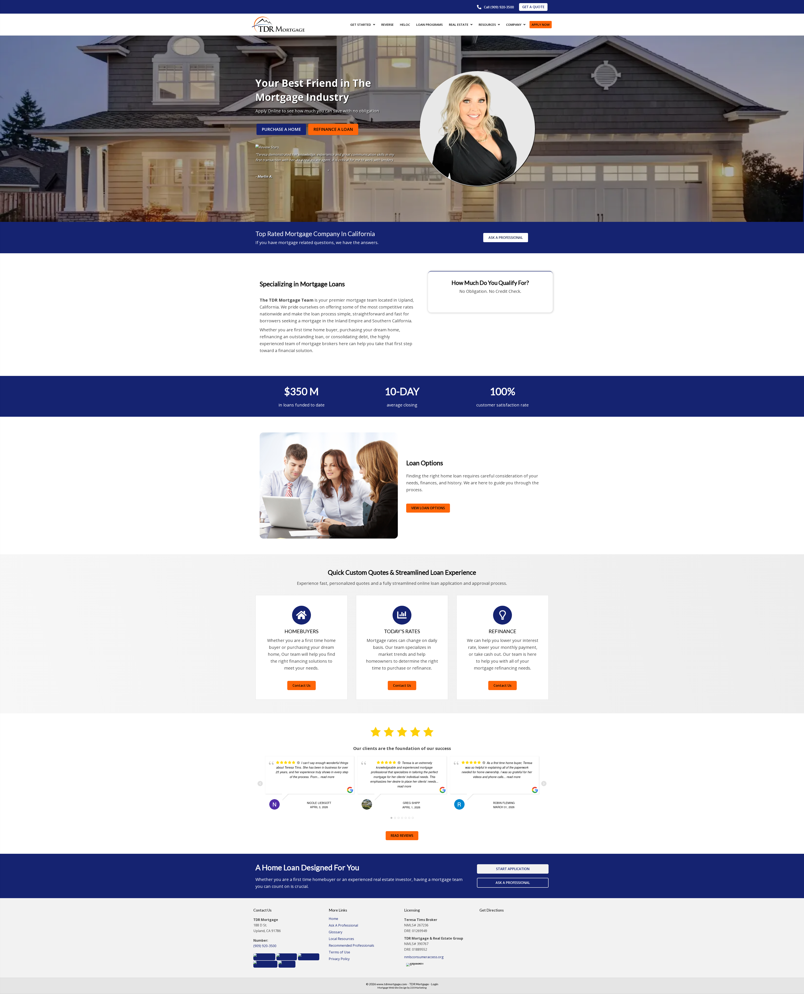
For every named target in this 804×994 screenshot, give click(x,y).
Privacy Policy (339, 959)
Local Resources (341, 939)
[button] (495, 7)
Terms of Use (339, 952)
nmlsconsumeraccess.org (424, 957)
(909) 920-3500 (264, 946)
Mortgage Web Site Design (392, 987)
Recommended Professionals (351, 946)
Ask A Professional (343, 926)
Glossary (335, 932)
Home (333, 919)
